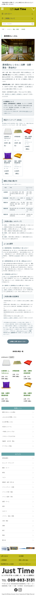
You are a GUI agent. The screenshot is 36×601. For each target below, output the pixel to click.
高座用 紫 (6, 208)
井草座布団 (5, 198)
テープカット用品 (7, 446)
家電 (3, 472)
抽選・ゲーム (5, 501)
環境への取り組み (23, 560)
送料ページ (28, 111)
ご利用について (9, 18)
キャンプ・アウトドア (8, 463)
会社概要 (21, 556)
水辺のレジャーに (7, 426)
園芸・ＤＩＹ (5, 467)
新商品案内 (5, 458)
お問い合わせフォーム (21, 331)
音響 (3, 525)
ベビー (4, 477)
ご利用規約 (4, 560)
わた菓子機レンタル (7, 422)
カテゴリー (8, 14)
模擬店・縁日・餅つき (8, 482)
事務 (3, 535)
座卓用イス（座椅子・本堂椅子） (14, 94)
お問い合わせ (4, 556)
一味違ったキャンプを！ (8, 431)
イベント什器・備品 (7, 492)
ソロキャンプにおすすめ (8, 436)
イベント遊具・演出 (7, 496)
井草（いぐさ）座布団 (8, 276)
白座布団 (6, 192)
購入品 (4, 540)
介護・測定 (5, 520)
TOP (3, 29)
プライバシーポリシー (25, 564)
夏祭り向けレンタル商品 (8, 412)
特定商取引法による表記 (7, 564)
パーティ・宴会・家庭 (13, 29)
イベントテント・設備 (8, 487)
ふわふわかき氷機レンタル (9, 417)
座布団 (23, 29)
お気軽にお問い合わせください (18, 341)
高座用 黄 (6, 214)
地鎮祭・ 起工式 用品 (8, 441)
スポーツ (4, 511)
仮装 (3, 506)
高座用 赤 (6, 202)
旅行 (3, 530)
